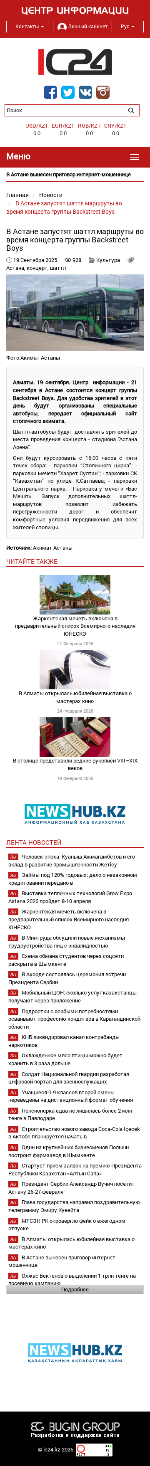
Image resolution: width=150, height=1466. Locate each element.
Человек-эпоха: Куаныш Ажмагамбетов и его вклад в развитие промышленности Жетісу (71, 860)
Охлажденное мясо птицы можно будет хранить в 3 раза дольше (65, 1059)
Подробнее (75, 1289)
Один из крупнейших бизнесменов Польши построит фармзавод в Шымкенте (68, 1151)
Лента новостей (34, 842)
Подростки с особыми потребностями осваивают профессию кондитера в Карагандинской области (74, 1018)
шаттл (58, 267)
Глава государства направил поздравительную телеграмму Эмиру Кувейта (74, 1206)
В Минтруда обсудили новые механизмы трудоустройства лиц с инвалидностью (66, 941)
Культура (108, 260)
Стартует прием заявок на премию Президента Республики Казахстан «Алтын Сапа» (75, 1169)
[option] (75, 174)
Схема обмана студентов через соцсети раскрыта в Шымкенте (66, 959)
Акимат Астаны (52, 547)
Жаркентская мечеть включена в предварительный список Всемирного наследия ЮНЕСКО (75, 626)
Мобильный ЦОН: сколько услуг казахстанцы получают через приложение (72, 996)
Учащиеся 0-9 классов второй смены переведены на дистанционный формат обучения (70, 1096)
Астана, (16, 267)
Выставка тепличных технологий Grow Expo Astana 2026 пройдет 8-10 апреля (70, 897)
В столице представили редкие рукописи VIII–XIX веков (75, 764)
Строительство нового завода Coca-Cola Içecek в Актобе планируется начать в (74, 1132)
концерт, (38, 267)
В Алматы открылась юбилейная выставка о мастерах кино (75, 697)
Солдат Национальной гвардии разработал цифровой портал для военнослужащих (68, 1078)
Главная (17, 195)
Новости (50, 195)
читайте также (32, 561)
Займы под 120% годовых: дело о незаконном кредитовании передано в (72, 878)
